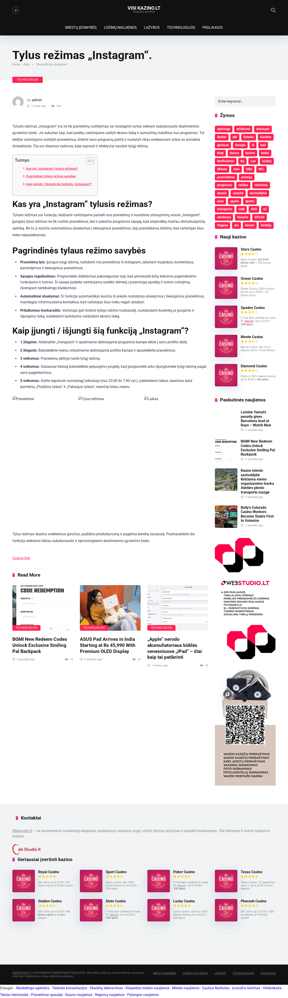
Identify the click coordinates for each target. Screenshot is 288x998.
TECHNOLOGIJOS (181, 27)
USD (254, 209)
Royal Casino (48, 872)
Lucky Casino (184, 901)
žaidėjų (266, 225)
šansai (249, 225)
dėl (235, 137)
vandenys (224, 217)
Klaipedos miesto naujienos (147, 988)
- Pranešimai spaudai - (47, 995)
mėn (236, 169)
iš (253, 145)
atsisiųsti (263, 129)
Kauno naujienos (78, 995)
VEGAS (259, 217)
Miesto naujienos (185, 988)
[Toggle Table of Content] (88, 161)
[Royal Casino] (23, 891)
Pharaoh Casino (253, 901)
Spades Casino (253, 308)
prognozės (224, 185)
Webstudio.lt (22, 831)
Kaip (220, 153)
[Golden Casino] (23, 920)
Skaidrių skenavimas (106, 988)
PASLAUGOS (212, 27)
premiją (246, 177)
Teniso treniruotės (14, 995)
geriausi (223, 145)
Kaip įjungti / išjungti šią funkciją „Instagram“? (59, 184)
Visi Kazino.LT (144, 8)
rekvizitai (261, 185)
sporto (249, 201)
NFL (261, 169)
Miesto (222, 169)
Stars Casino (251, 249)
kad (263, 145)
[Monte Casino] (226, 356)
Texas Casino (251, 872)
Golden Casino (50, 901)
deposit (249, 321)
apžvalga (223, 129)
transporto (224, 209)
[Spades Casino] (226, 327)
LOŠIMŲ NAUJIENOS (120, 27)
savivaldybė (258, 193)
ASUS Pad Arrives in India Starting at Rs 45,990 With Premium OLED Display (107, 645)
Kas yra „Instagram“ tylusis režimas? (52, 169)
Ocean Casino (252, 278)
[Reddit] (15, 10)
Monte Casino (252, 337)
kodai (265, 153)
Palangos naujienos (143, 995)
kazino (250, 153)
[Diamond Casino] (226, 385)
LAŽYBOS (152, 27)
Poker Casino (184, 872)
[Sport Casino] (91, 891)
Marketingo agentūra (32, 988)
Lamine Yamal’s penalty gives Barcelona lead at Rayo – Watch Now (256, 418)
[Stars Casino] (226, 268)
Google (240, 145)
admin (37, 100)
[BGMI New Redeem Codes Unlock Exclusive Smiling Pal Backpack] (42, 608)
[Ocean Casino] (226, 297)
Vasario (242, 217)
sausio (222, 193)
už (265, 209)
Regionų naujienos (109, 995)
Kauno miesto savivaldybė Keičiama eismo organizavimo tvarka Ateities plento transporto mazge (257, 481)
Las (253, 161)
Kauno (234, 153)
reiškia (243, 185)
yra (236, 225)
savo (220, 201)
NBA (249, 169)
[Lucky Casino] (158, 920)
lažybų (267, 161)
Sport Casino (116, 872)
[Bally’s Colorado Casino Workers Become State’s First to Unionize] (226, 526)
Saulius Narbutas (216, 988)
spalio (234, 201)
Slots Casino (116, 901)
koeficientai (225, 161)
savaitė (238, 193)
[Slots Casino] (91, 920)
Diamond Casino (254, 366)
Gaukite (265, 137)
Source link (21, 558)
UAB (241, 209)
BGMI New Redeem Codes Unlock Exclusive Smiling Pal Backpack (39, 645)
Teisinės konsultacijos (69, 988)
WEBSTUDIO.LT (21, 972)
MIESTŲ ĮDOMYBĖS (81, 27)
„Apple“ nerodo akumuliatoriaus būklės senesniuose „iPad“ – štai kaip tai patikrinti (174, 648)
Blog (27, 64)
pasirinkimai (226, 177)
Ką (242, 161)
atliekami (243, 129)
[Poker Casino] (158, 891)
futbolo (248, 137)
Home (16, 64)
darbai (221, 137)
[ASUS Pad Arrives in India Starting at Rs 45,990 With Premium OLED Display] (110, 608)
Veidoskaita (272, 988)
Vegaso (222, 225)
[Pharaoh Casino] (226, 920)
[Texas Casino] (226, 891)
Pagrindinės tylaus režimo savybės (51, 176)
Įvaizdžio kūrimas (246, 988)
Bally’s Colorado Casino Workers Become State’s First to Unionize (257, 514)
